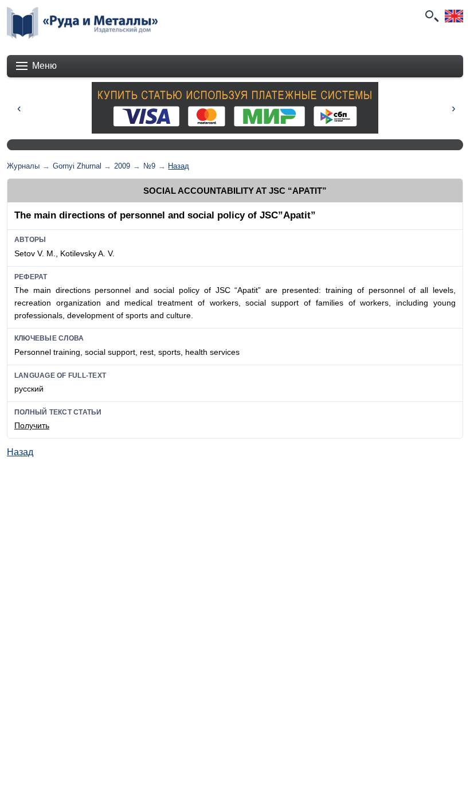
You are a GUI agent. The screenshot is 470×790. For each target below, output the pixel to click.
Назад (178, 166)
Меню (44, 66)
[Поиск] (431, 16)
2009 (122, 166)
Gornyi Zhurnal (77, 166)
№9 (149, 166)
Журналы (23, 166)
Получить (31, 425)
